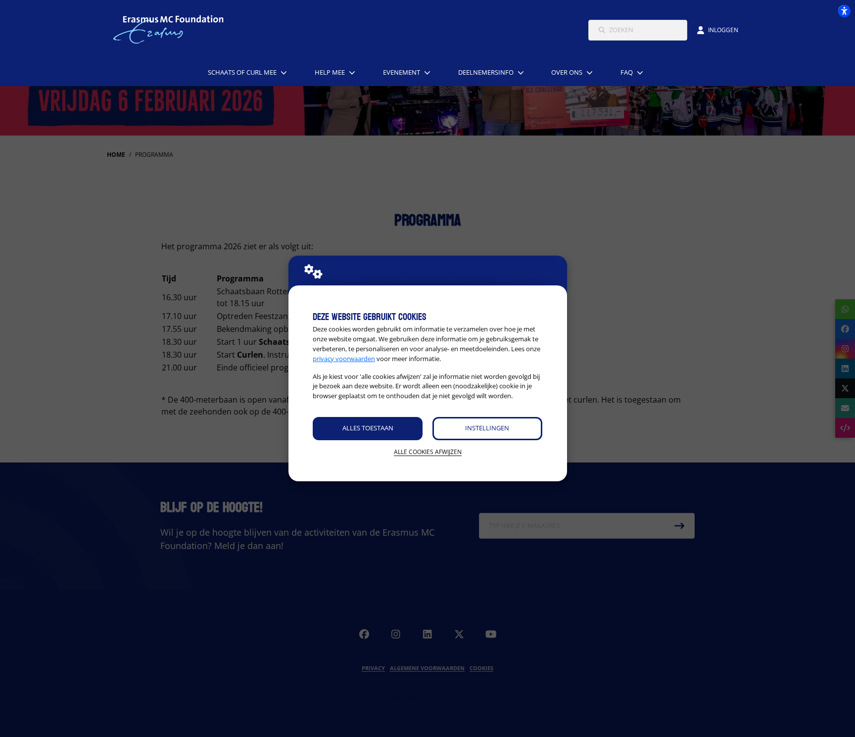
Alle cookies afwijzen (428, 452)
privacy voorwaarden (344, 358)
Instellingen (487, 427)
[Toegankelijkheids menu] (844, 11)
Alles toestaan (367, 427)
